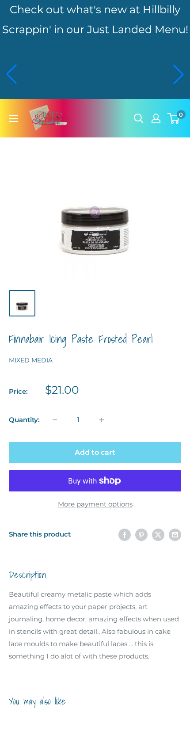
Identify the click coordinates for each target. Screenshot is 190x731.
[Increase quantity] (101, 420)
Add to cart (95, 452)
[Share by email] (175, 534)
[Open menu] (13, 118)
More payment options (95, 504)
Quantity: (24, 419)
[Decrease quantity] (55, 420)
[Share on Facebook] (124, 534)
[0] (173, 118)
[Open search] (139, 118)
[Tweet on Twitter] (158, 534)
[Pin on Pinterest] (141, 534)
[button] (11, 74)
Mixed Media (31, 360)
